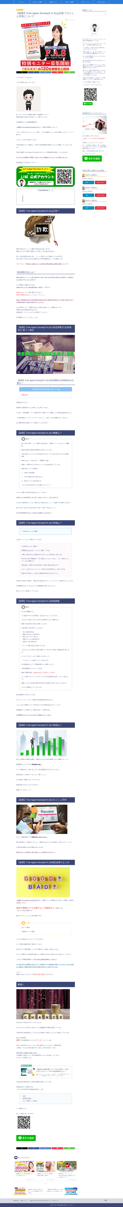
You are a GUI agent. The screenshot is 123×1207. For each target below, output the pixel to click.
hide (51, 190)
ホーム (22, 2)
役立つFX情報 (69, 2)
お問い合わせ (101, 2)
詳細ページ (88, 182)
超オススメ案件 (37, 2)
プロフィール (85, 2)
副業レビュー (54, 2)
